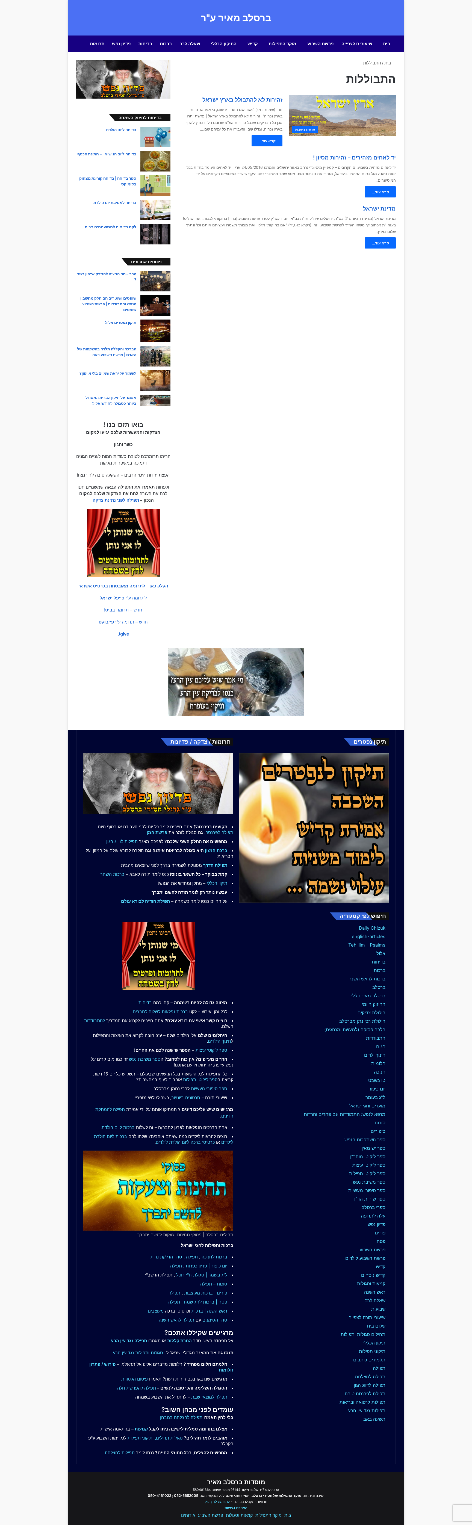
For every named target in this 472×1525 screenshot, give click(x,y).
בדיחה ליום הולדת (121, 129)
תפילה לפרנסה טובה (365, 1393)
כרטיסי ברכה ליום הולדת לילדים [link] (185, 1142)
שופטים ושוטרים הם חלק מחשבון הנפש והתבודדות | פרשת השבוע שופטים (108, 304)
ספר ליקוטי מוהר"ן (367, 1156)
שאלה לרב (189, 43)
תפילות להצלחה (120, 1452)
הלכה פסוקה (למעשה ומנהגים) (354, 1029)
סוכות (379, 1122)
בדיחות (145, 43)
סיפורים (378, 1131)
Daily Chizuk (372, 928)
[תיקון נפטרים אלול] (155, 331)
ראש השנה (374, 1292)
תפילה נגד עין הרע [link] (129, 1340)
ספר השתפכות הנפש (364, 1139)
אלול (380, 953)
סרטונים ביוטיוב (185, 1097)
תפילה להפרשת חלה (136, 1388)
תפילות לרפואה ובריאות (362, 1402)
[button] (123, 586)
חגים (380, 1046)
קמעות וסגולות (371, 1283)
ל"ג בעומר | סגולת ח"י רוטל (201, 1275)
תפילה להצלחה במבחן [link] (181, 1417)
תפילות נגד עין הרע (366, 1410)
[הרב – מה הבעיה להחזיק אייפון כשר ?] (155, 281)
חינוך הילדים (219, 1041)
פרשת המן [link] (157, 832)
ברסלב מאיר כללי (368, 995)
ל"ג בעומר (375, 1097)
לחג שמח (193, 1302)
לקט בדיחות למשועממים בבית (110, 226)
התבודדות (375, 1038)
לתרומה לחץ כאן (217, 1501)
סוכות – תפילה (213, 1284)
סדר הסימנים (214, 1320)
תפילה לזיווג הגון (369, 1385)
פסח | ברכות (215, 1302)
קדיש (252, 43)
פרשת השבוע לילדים (365, 1258)
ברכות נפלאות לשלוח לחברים (160, 1011)
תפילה (379, 1368)
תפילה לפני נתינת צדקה (116, 500)
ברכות (166, 43)
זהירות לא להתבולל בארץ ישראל (242, 99)
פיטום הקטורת (134, 1379)
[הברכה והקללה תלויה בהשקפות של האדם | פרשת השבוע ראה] (155, 356)
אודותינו (188, 1515)
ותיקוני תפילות (141, 1438)
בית (386, 43)
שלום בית (376, 1326)
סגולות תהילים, (169, 1438)
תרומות (97, 43)
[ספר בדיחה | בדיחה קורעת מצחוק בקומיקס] (155, 185)
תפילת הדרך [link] (215, 865)
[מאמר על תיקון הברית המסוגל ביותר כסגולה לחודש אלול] (155, 400)
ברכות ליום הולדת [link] (118, 1127)
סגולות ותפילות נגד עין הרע (138, 1352)
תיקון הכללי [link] (217, 883)
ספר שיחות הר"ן (369, 1199)
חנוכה (379, 1072)
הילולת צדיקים (371, 1012)
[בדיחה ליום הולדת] (155, 137)
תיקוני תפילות (372, 1351)
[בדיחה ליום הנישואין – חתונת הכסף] (155, 161)
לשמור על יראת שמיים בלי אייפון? (107, 373)
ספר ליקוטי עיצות (368, 1165)
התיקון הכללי (224, 43)
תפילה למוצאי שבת (209, 1397)
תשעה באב (374, 1419)
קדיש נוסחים (373, 1275)
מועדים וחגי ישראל (367, 1106)
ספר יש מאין (373, 1148)
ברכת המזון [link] (216, 850)
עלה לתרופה (373, 1216)
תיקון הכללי (374, 1343)
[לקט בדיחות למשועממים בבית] (155, 234)
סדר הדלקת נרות (166, 1257)
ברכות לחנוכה (214, 1257)
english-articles (368, 936)
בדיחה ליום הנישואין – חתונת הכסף (106, 154)
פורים (380, 1233)
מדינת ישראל (379, 208)
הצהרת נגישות (236, 1508)
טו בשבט (376, 1080)
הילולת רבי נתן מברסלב (362, 1021)
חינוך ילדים (374, 1055)
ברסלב (378, 987)
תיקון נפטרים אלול (120, 322)
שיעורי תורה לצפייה (367, 1317)
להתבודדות (94, 1020)
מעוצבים (156, 1311)
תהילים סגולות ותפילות (363, 1334)
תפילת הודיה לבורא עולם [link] (145, 901)
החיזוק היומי (373, 1004)
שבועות (378, 1309)
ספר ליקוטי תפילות (367, 1173)
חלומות (378, 1063)
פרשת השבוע (320, 43)
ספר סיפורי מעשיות (366, 1190)
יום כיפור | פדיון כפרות (206, 1266)
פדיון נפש (121, 43)
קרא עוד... (267, 140)
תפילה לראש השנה (176, 1320)
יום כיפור (377, 1089)
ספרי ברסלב (373, 1207)
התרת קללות (179, 1340)
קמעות (141, 1429)
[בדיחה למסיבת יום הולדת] (155, 210)
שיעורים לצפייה (356, 43)
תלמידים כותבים (369, 1360)
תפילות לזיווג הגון (122, 841)
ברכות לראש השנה (367, 979)
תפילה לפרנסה (219, 832)
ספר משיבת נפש (369, 1182)
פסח (381, 1241)
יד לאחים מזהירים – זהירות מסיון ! (354, 157)
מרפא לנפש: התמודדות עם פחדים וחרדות (344, 1114)
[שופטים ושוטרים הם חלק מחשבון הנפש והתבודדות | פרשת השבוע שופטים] (155, 305)
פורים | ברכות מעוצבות (205, 1293)
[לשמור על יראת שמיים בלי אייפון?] (155, 380)
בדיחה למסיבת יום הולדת (114, 202)
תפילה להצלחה (370, 1376)
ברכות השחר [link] (112, 874)
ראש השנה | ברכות (209, 1311)
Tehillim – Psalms (366, 945)
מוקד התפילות (282, 43)
